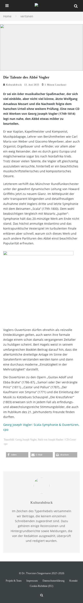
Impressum (32, 580)
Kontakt (73, 580)
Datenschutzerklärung (53, 580)
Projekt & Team (13, 580)
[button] (17, 454)
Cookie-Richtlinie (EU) (41, 586)
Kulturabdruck (13, 84)
